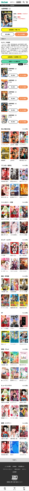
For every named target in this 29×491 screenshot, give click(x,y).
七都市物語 (12, 5)
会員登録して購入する (14, 29)
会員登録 (19, 2)
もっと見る (25, 129)
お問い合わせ (17, 469)
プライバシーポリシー (8, 469)
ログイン (12, 2)
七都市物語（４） (12, 103)
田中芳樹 (19, 13)
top (2, 5)
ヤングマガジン (22, 18)
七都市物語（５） (12, 115)
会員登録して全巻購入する (14, 57)
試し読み (7, 34)
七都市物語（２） (12, 80)
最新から (26, 64)
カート (14, 489)
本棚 (24, 489)
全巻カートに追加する (14, 61)
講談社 (19, 17)
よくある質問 (8, 466)
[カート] (27, 2)
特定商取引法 (21, 466)
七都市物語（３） (12, 92)
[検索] (24, 2)
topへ (14, 460)
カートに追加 (21, 34)
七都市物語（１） (12, 68)
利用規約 (14, 466)
